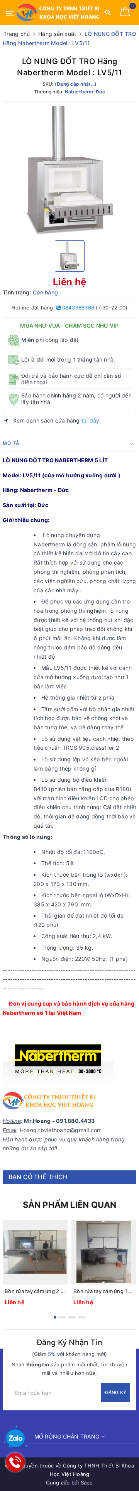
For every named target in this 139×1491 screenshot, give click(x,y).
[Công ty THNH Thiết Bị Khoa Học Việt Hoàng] (59, 12)
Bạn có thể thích (38, 1177)
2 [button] (62, 1317)
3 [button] (72, 1317)
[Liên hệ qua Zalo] (15, 1439)
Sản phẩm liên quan (70, 1205)
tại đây (90, 420)
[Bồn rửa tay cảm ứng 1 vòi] (104, 1252)
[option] (69, 170)
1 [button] (55, 1317)
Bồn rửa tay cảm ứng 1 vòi (103, 1291)
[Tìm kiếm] (108, 14)
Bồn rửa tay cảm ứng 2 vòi (35, 1291)
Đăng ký (115, 1392)
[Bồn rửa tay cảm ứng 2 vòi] (35, 1252)
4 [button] (81, 1317)
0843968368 (77, 307)
